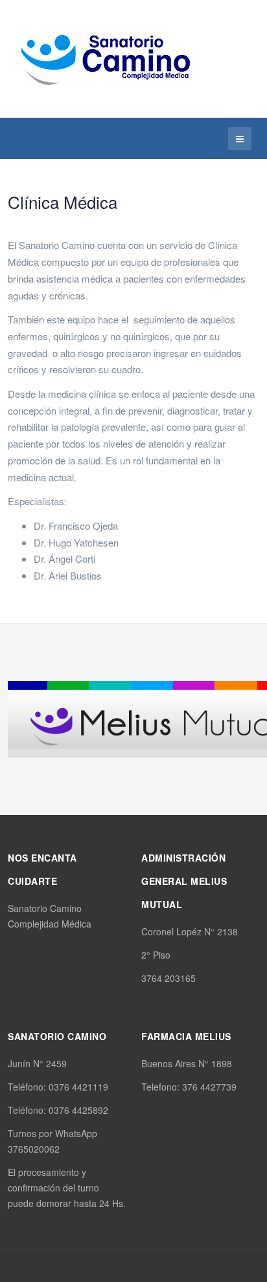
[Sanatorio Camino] (105, 57)
